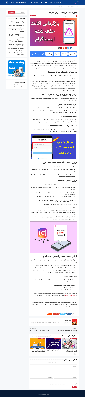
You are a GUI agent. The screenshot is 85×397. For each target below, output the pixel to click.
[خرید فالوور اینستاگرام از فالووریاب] (53, 343)
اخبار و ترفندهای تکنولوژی (55, 2)
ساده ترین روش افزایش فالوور (18, 85)
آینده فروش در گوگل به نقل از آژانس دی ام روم (16, 26)
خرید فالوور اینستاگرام (70, 295)
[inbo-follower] (53, 54)
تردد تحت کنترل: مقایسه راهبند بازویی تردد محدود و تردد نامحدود (66, 331)
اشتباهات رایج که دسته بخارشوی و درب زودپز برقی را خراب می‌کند (16, 40)
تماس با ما (30, 2)
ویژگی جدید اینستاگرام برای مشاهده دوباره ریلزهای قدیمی (16, 45)
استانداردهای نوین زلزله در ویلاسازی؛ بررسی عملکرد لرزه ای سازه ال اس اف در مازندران (16, 35)
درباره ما (36, 2)
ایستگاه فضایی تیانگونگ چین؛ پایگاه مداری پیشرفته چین (16, 53)
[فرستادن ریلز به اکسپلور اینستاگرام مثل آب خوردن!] (69, 343)
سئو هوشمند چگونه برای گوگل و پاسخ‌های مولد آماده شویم (17, 22)
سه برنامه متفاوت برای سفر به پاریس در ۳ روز (39, 330)
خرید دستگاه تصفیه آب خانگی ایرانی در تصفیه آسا (16, 30)
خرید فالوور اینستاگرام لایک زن (18, 86)
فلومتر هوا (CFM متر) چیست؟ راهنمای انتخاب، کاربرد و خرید (16, 49)
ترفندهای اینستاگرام (33, 15)
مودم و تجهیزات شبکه (21, 2)
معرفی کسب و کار (43, 2)
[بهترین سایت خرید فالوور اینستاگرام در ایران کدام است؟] (37, 343)
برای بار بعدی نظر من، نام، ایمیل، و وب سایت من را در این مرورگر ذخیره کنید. (62, 384)
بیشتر (12, 2)
